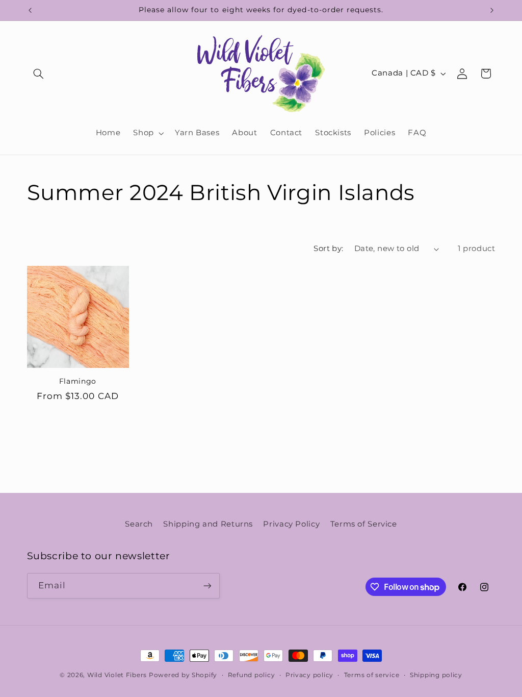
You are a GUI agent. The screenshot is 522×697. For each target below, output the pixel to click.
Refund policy (251, 675)
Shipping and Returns (208, 524)
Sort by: (328, 248)
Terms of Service (363, 524)
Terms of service (372, 675)
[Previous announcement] (30, 10)
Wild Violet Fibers (117, 675)
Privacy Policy (291, 524)
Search (139, 524)
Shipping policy (436, 675)
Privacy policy (309, 675)
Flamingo (77, 381)
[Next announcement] (492, 10)
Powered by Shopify (183, 675)
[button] (38, 73)
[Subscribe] (207, 585)
